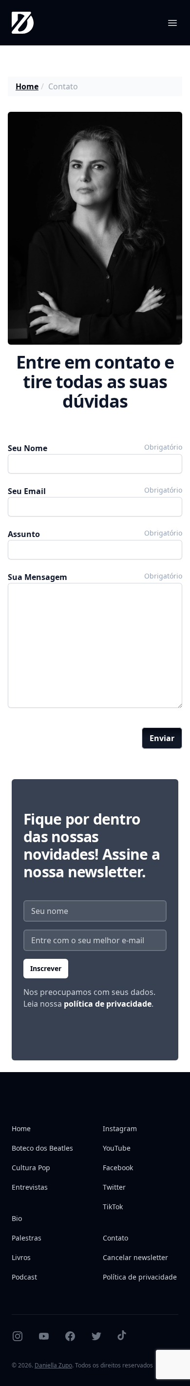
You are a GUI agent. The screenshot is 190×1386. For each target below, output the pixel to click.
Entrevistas (30, 1187)
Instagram (120, 1128)
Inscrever (45, 968)
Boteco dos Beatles (42, 1148)
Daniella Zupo (53, 1365)
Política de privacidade (140, 1277)
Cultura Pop (31, 1167)
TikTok (113, 1206)
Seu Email (27, 491)
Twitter (114, 1187)
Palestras (26, 1237)
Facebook (118, 1167)
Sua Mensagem (37, 577)
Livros (21, 1257)
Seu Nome (27, 448)
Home (27, 86)
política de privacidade (108, 1003)
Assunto (24, 534)
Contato (115, 1237)
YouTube (117, 1148)
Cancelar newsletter (135, 1257)
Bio (17, 1218)
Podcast (24, 1277)
